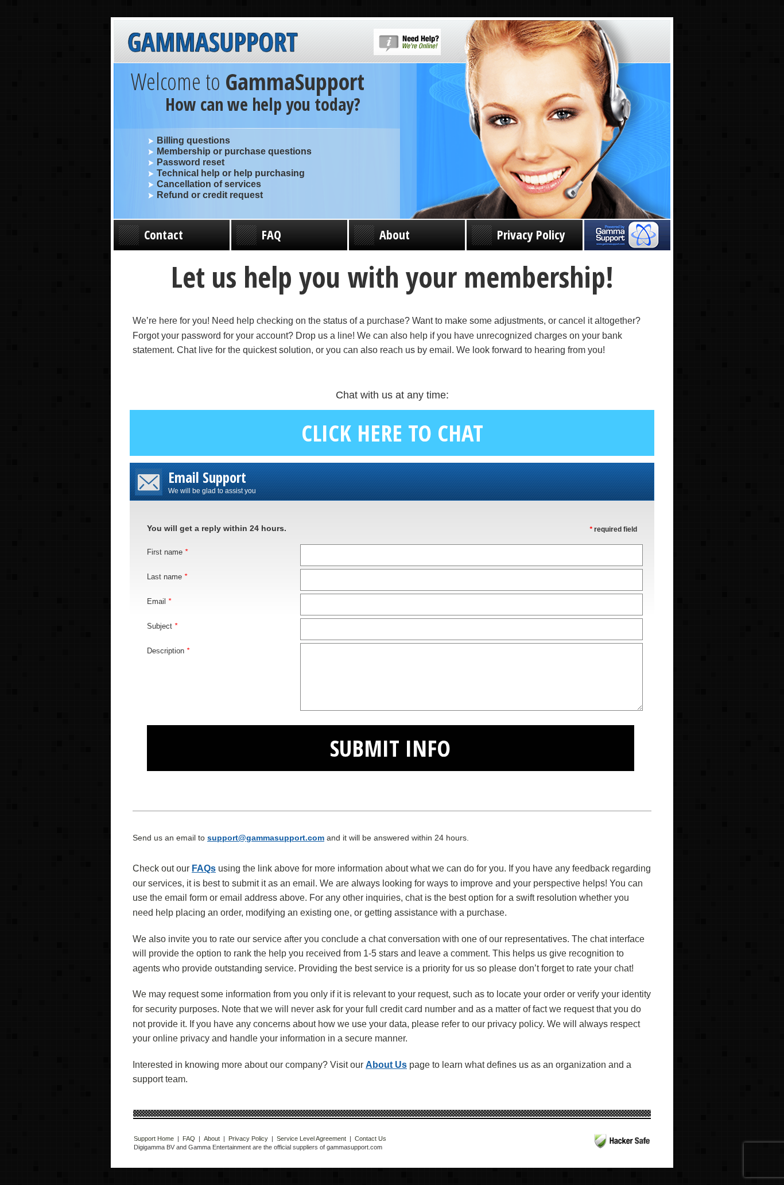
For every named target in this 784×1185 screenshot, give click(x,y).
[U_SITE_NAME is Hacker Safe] (622, 1141)
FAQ (271, 234)
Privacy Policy (531, 234)
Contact (163, 234)
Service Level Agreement (311, 1138)
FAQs (204, 868)
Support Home (154, 1138)
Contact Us (370, 1138)
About (394, 234)
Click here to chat (392, 432)
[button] (407, 52)
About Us (386, 1065)
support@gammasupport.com (265, 837)
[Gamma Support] (213, 44)
